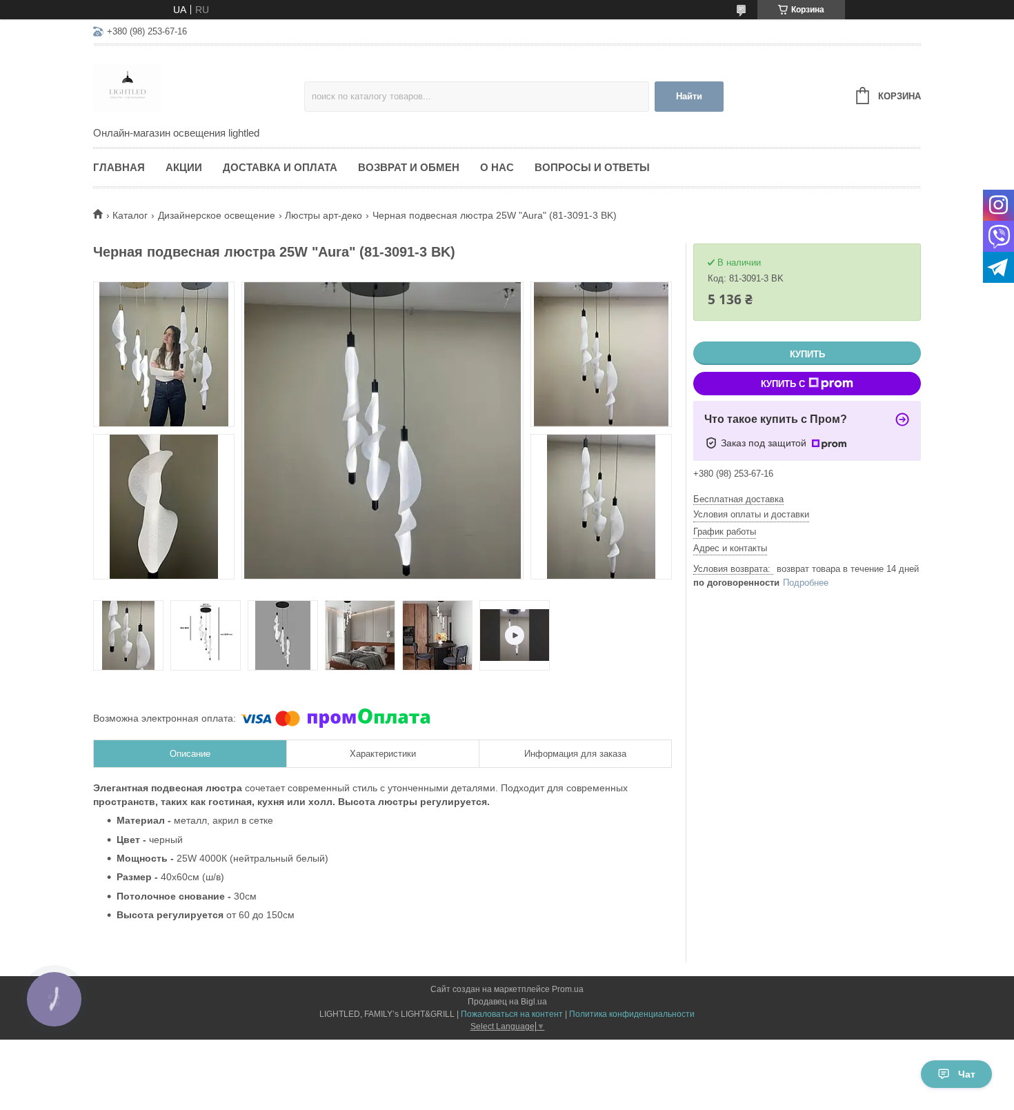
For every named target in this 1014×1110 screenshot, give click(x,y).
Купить (807, 354)
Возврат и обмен (408, 167)
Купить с (783, 384)
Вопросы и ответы (592, 167)
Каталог (130, 215)
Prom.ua (568, 989)
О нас (497, 167)
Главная (119, 167)
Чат (966, 1074)
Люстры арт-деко (323, 215)
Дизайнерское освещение (216, 215)
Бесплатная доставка (738, 499)
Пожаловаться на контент (512, 1014)
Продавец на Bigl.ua (507, 1002)
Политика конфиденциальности (632, 1014)
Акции (184, 167)
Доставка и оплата (280, 167)
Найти (689, 96)
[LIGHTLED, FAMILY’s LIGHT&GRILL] (198, 86)
